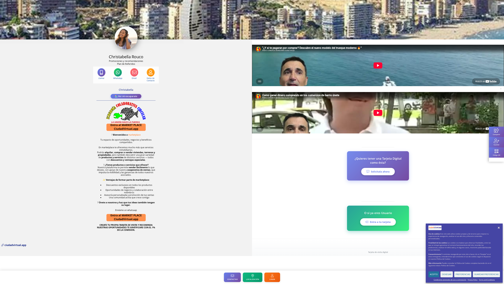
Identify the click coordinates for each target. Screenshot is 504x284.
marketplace (134, 134)
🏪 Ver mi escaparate (126, 96)
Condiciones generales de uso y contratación (450, 280)
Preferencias (463, 274)
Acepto (434, 274)
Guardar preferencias (486, 274)
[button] (498, 227)
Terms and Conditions (487, 280)
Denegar (446, 274)
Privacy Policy (472, 280)
